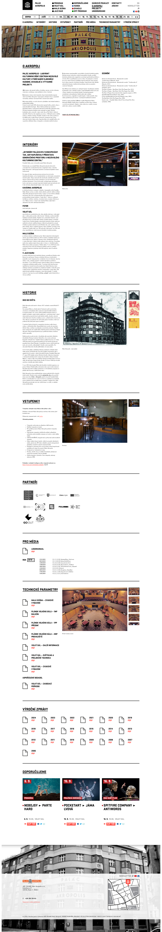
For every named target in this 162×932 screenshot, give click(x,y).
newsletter (133, 6)
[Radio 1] (52, 511)
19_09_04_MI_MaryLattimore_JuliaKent (63, 564)
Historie (53, 22)
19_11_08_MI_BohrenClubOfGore (61, 561)
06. (68, 17)
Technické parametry (109, 22)
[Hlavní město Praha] (28, 499)
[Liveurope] (63, 496)
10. (83, 17)
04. (61, 17)
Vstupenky (65, 22)
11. (87, 17)
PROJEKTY (96, 9)
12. (91, 17)
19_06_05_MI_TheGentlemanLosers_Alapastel (64, 566)
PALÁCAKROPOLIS (40, 4)
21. (125, 17)
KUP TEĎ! (31, 824)
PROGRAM (58, 3)
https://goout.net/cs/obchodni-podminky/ (33, 464)
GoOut (41, 416)
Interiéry (41, 22)
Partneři (78, 22)
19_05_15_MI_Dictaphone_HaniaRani (62, 570)
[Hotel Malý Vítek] (40, 522)
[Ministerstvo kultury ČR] (40, 499)
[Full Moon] (63, 507)
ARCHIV (115, 6)
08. (76, 17)
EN (138, 3)
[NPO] (75, 508)
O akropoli (28, 22)
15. (102, 17)
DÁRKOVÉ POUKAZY (100, 3)
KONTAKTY (116, 3)
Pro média (91, 22)
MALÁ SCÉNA (60, 9)
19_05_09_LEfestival (58, 568)
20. (121, 17)
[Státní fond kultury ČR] (52, 496)
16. (106, 17)
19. (117, 17)
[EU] (75, 496)
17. (110, 17)
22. (128, 17)
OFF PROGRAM (80, 11)
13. (95, 17)
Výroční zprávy (131, 22)
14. (98, 17)
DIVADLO (78, 9)
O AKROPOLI (97, 6)
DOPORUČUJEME (81, 3)
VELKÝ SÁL (58, 6)
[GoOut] (28, 523)
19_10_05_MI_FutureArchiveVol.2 (61, 563)
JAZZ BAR (58, 11)
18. (113, 17)
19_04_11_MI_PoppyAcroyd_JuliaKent (62, 571)
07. (72, 17)
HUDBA (77, 6)
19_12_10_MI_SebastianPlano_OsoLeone (63, 559)
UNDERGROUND (98, 11)
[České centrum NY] (28, 507)
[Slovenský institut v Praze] (40, 510)
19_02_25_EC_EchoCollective (60, 573)
